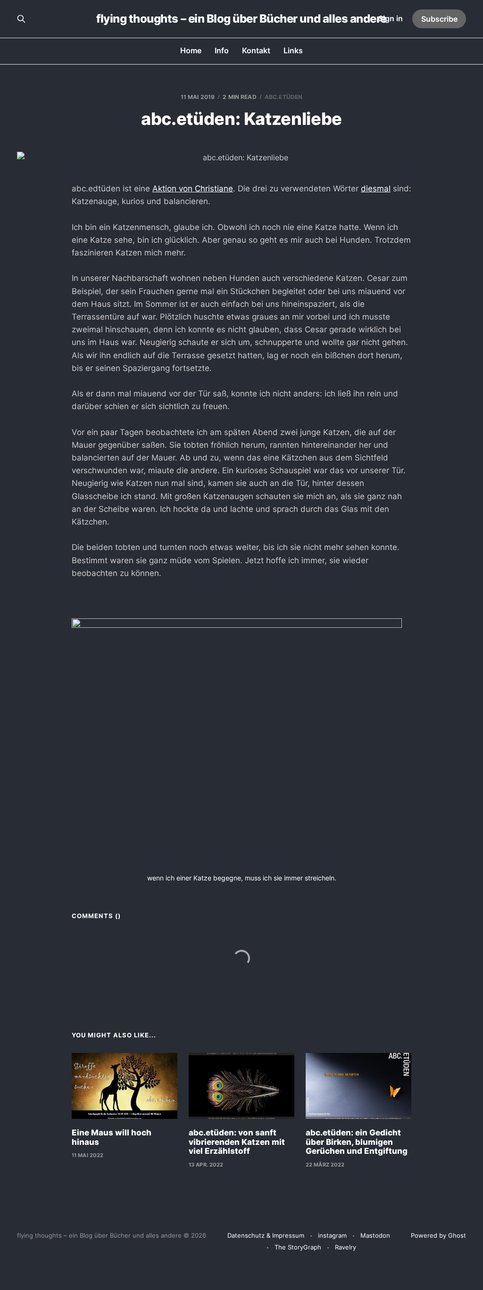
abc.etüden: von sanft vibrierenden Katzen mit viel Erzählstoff (237, 1142)
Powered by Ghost (438, 1235)
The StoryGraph (298, 1247)
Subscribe (439, 19)
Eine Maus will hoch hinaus (111, 1137)
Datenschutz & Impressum (265, 1235)
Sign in (390, 18)
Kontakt (256, 50)
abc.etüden (283, 96)
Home (190, 50)
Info (222, 50)
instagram (332, 1235)
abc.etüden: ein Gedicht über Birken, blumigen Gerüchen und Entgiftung (357, 1142)
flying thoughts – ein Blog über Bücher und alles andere (241, 19)
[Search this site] (21, 19)
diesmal (376, 188)
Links (293, 50)
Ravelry (345, 1247)
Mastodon (375, 1235)
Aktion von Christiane (192, 188)
